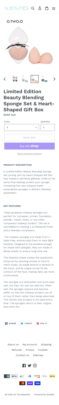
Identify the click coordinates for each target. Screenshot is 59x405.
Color (7, 121)
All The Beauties (21, 394)
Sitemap (38, 355)
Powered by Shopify (44, 394)
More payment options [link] (29, 153)
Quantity (45, 121)
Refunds (17, 349)
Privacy (30, 349)
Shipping (46, 344)
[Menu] (53, 8)
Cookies (43, 349)
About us (13, 344)
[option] (15, 79)
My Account (30, 344)
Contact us (22, 355)
